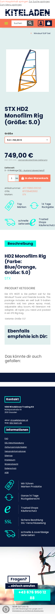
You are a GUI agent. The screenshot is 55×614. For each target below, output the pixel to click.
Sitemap (9, 455)
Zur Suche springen (39, 1)
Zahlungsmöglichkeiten (16, 447)
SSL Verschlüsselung (14, 443)
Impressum (10, 460)
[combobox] (27, 140)
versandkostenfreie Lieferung (32, 160)
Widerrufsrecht (11, 464)
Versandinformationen (15, 451)
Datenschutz (10, 468)
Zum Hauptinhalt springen (14, 1)
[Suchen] (30, 23)
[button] (40, 23)
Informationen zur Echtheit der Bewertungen (28, 611)
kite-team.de (16, 423)
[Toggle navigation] (6, 23)
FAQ (6, 438)
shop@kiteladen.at (19, 420)
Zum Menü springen (11, 4)
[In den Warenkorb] (7, 46)
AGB (7, 472)
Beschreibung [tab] (20, 243)
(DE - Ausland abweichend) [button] (31, 170)
